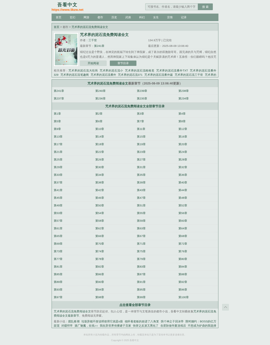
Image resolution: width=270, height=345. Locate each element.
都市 (100, 17)
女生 (156, 17)
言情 (170, 17)
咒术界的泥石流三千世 (189, 74)
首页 (58, 17)
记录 (184, 17)
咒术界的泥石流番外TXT (172, 70)
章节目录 (123, 63)
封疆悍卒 (67, 325)
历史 (114, 17)
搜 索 (205, 6)
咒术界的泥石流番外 (103, 74)
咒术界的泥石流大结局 (83, 70)
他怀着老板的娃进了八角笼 (142, 321)
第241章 (99, 45)
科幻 (142, 17)
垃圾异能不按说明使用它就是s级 (102, 321)
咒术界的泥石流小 (111, 70)
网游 (86, 17)
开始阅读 (93, 63)
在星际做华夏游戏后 (173, 325)
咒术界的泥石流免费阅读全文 (90, 27)
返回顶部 (225, 307)
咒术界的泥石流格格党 (139, 70)
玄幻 (72, 17)
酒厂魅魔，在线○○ (86, 325)
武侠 (128, 17)
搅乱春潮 (74, 321)
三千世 (92, 40)
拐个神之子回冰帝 (172, 321)
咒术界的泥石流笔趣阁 (74, 74)
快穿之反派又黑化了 (146, 325)
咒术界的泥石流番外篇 (158, 74)
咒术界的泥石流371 (130, 74)
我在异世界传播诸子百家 (115, 325)
